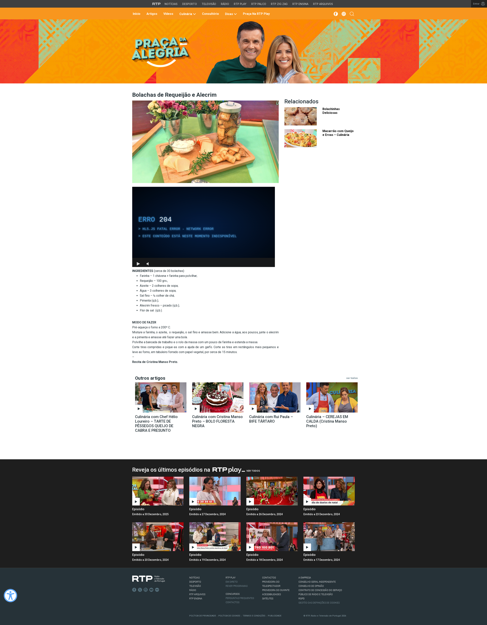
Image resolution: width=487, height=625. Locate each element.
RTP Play (240, 4)
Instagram (146, 590)
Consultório (210, 14)
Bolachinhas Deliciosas (331, 111)
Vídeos (168, 14)
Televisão (209, 4)
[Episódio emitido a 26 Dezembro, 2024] (329, 491)
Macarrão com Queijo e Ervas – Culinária (338, 133)
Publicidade (274, 616)
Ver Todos (253, 470)
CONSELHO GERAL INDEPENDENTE (317, 582)
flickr (157, 590)
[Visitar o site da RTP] (156, 4)
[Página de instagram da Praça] (343, 14)
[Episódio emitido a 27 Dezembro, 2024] (272, 491)
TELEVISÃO (195, 586)
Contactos (232, 602)
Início (136, 14)
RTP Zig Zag (279, 4)
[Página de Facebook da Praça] (335, 14)
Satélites (267, 598)
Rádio (225, 4)
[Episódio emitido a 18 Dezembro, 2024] (329, 536)
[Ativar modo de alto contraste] (10, 595)
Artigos (151, 14)
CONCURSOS (233, 594)
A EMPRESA (304, 577)
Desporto (189, 4)
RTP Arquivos (323, 4)
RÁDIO (192, 590)
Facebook (134, 590)
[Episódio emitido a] (158, 491)
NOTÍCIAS (194, 577)
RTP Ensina (300, 4)
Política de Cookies (229, 616)
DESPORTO (195, 582)
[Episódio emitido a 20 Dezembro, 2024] (215, 536)
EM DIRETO (232, 582)
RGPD (301, 598)
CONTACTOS (269, 577)
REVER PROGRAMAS (236, 586)
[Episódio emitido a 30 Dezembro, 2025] (215, 491)
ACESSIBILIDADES (271, 594)
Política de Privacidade (202, 616)
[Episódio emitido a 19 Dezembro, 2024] (272, 536)
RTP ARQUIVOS (197, 594)
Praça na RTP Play (256, 14)
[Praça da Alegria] (161, 52)
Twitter (140, 590)
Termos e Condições (254, 616)
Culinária (186, 14)
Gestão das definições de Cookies (319, 602)
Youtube (151, 590)
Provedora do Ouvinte (276, 590)
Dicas (229, 14)
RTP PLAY (231, 577)
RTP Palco (258, 4)
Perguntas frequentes (240, 598)
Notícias (171, 4)
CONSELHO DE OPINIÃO (311, 586)
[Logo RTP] (148, 579)
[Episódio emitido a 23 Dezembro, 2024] (158, 536)
